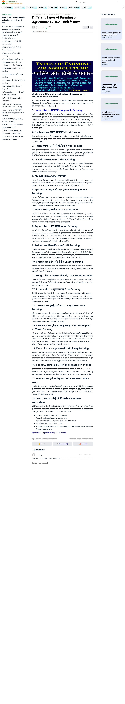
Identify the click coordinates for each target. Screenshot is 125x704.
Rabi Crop (53, 7)
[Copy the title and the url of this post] (87, 27)
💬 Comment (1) (62, 444)
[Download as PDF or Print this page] (84, 27)
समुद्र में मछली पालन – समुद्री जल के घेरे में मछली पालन (44, 439)
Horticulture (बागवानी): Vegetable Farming (59, 110)
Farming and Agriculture (41, 31)
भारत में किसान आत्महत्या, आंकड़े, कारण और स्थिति (81, 439)
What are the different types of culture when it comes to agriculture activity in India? (13, 29)
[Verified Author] (46, 28)
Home (33, 14)
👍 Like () (41, 444)
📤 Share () (83, 444)
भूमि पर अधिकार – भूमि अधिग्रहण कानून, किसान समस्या (109, 87)
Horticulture (19, 7)
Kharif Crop (31, 7)
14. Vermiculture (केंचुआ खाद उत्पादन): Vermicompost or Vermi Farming (13, 112)
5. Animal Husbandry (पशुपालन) (12, 59)
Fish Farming (74, 7)
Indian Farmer (41, 28)
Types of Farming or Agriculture (54, 433)
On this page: (7, 14)
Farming (63, 7)
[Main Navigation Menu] (122, 2)
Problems (42, 7)
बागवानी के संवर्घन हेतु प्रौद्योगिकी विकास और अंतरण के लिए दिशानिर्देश (111, 114)
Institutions (86, 7)
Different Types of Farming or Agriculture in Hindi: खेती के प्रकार (13, 20)
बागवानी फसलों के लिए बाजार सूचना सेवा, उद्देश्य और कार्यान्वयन (111, 60)
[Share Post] (91, 27)
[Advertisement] (62, 46)
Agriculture (8, 7)
